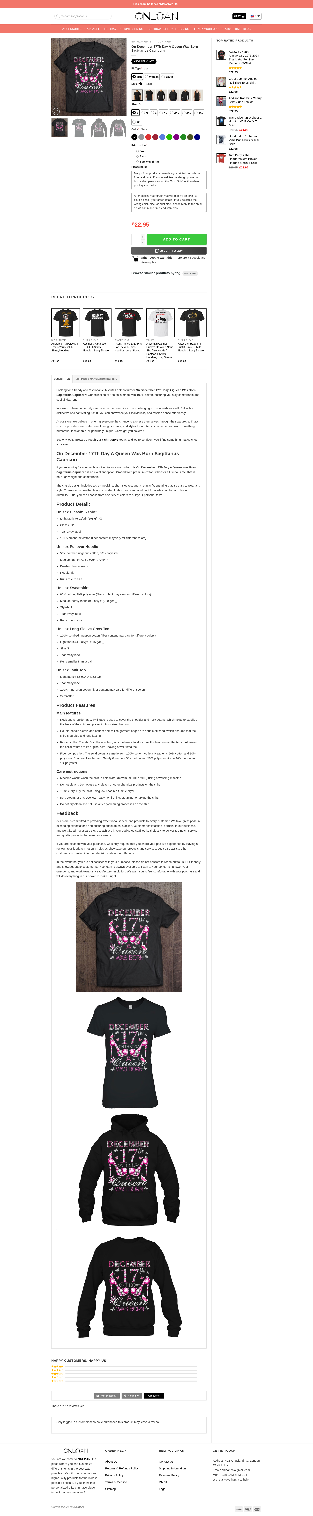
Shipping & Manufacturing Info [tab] (96, 379)
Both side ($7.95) (150, 161)
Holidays (111, 28)
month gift (190, 273)
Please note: (139, 166)
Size (134, 104)
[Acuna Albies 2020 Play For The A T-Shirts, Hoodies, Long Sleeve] (129, 323)
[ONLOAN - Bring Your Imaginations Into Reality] (156, 16)
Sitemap (110, 1489)
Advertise (233, 28)
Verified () (133, 1395)
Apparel (93, 28)
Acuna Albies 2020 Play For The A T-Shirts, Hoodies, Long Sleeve (128, 347)
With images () (108, 1395)
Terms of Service (116, 1482)
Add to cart (176, 239)
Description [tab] (62, 379)
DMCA (163, 1482)
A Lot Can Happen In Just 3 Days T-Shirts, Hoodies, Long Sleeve (191, 347)
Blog (247, 28)
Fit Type (136, 68)
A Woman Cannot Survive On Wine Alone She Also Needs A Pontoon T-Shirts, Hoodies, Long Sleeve (159, 350)
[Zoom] (56, 111)
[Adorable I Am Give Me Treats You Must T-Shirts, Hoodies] (66, 323)
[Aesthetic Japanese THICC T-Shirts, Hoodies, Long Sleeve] (97, 323)
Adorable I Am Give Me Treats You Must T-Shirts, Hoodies (64, 347)
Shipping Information (172, 1468)
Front (143, 151)
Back (143, 156)
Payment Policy (169, 1475)
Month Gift (165, 41)
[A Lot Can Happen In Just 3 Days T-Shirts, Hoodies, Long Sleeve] (192, 323)
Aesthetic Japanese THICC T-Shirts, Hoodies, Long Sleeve (96, 347)
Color (135, 129)
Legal (162, 1489)
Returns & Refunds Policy (122, 1468)
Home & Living (133, 28)
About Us (111, 1461)
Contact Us (166, 1461)
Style (136, 83)
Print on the (139, 145)
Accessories (72, 28)
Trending (182, 28)
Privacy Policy (114, 1475)
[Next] (121, 77)
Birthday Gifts (159, 28)
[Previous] (57, 77)
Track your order (208, 28)
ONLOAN (84, 1459)
